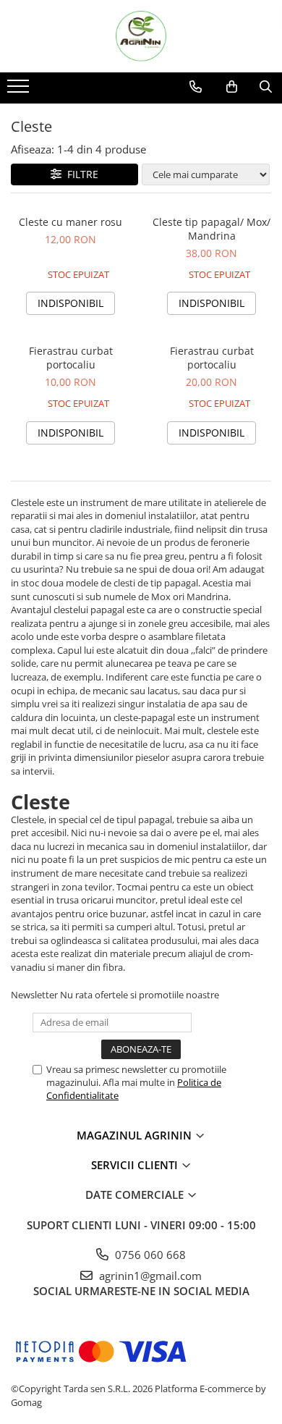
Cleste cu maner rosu (70, 222)
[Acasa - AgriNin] (141, 36)
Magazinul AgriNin (136, 1135)
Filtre (79, 174)
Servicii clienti (136, 1165)
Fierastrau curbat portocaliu (71, 357)
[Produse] (20, 90)
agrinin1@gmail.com (149, 1275)
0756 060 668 (149, 1254)
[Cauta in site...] (265, 86)
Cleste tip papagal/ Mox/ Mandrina (211, 229)
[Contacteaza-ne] (195, 86)
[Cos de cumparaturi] (231, 86)
